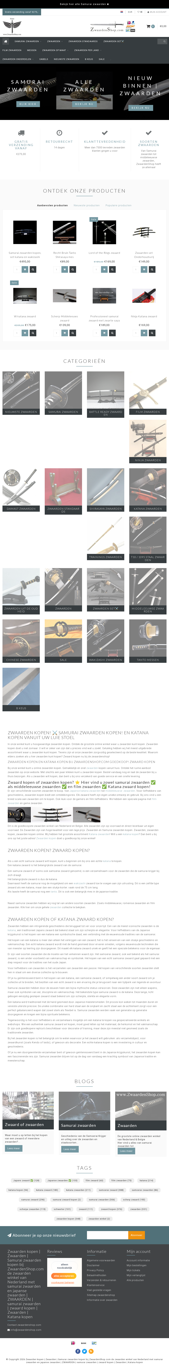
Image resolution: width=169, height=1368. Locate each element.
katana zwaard (47, 1190)
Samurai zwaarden (27, 41)
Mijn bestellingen (137, 1265)
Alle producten (135, 1280)
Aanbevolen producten (52, 205)
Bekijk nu (84, 104)
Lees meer (13, 1148)
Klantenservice (95, 1285)
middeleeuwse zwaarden (120, 791)
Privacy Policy (95, 1270)
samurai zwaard (33, 1199)
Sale (102, 59)
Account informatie (138, 1260)
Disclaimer (93, 1265)
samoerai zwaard (111, 1190)
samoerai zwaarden (145, 1190)
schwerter (62, 1209)
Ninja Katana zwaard (144, 316)
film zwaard (94, 1180)
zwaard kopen (111, 1209)
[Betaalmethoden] (73, 1343)
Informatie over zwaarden (102, 1300)
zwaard (86, 1209)
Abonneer (136, 1235)
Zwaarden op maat (54, 50)
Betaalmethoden (96, 1275)
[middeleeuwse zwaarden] (86, 814)
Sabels (43, 59)
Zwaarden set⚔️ (113, 41)
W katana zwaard (25, 316)
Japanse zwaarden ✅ (63, 1180)
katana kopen (131, 834)
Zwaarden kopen (46, 838)
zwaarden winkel (99, 1219)
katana (107, 861)
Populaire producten (119, 205)
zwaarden (92, 768)
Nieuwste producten (87, 205)
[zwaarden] (19, 814)
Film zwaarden (11, 50)
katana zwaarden (78, 1190)
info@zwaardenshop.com (26, 1330)
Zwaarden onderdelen (16, 59)
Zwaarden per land (86, 50)
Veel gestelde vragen (99, 1290)
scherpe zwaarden (33, 1209)
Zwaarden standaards (83, 41)
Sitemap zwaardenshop (101, 1295)
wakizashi (80, 883)
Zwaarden (53, 41)
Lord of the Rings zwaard (104, 252)
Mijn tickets (133, 1270)
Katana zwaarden (99, 834)
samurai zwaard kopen (67, 1199)
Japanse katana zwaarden (85, 791)
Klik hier (28, 104)
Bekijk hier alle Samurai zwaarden (83, 4)
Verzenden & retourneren (101, 1280)
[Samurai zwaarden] (52, 814)
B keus (89, 59)
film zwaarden (121, 1180)
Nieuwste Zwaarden (66, 59)
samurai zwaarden (102, 1199)
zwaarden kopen (69, 1219)
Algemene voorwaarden (101, 1260)
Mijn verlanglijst (136, 1275)
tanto (54, 891)
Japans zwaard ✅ (26, 1180)
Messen (31, 50)
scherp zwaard (134, 1199)
